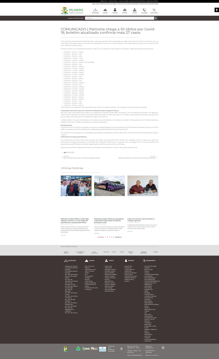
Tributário (147, 337)
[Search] (155, 18)
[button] (217, 10)
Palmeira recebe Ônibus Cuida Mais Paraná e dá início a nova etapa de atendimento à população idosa (75, 220)
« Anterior (100, 237)
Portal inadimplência (150, 339)
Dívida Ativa (147, 341)
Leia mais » (63, 235)
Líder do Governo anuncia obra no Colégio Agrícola (140, 220)
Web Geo (147, 321)
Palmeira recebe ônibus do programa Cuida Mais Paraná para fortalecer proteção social (109, 220)
